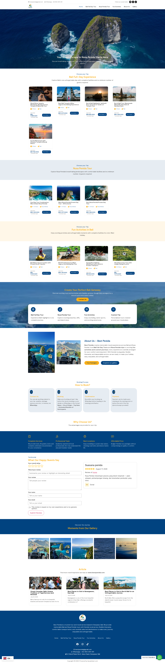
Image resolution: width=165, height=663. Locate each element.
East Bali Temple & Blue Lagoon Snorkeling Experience (68, 103)
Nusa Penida (45, 206)
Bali (40, 109)
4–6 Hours (34, 267)
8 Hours (34, 109)
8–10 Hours (118, 267)
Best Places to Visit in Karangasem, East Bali (81, 592)
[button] (30, 549)
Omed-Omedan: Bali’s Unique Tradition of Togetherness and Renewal (42, 592)
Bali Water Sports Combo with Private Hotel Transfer (40, 263)
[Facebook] (77, 644)
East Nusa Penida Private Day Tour (96, 203)
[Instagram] (133, 2)
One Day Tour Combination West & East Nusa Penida (39, 203)
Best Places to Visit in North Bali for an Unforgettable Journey (119, 592)
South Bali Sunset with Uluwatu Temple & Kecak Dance (38, 142)
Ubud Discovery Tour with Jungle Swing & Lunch (123, 263)
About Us (127, 6)
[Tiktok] (136, 2)
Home (81, 6)
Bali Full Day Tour (91, 6)
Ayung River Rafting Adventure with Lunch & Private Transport (94, 264)
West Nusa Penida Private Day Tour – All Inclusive (68, 203)
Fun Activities (117, 6)
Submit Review (36, 513)
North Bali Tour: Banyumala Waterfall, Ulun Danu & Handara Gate (123, 104)
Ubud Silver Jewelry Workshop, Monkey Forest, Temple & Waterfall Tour (39, 104)
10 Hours (62, 267)
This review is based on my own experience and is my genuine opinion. (54, 507)
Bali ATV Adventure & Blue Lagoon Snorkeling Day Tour (67, 263)
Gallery (135, 6)
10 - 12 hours (35, 206)
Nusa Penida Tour (104, 6)
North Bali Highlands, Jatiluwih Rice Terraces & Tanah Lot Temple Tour (96, 104)
